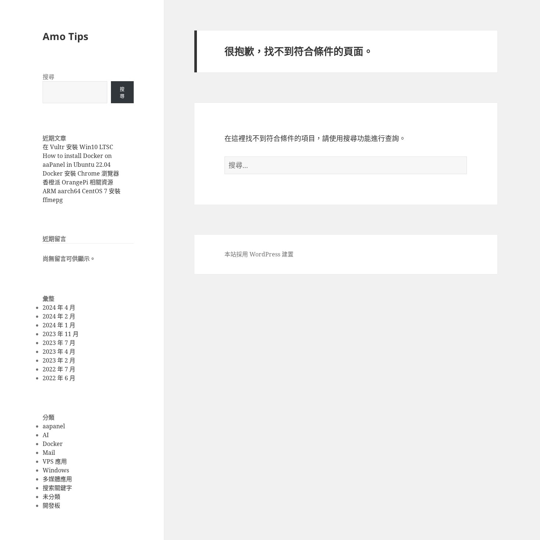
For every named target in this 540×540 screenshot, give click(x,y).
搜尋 (48, 77)
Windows (56, 470)
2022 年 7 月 (59, 369)
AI (46, 435)
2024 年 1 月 (59, 325)
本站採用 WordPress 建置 (259, 254)
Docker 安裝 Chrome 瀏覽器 (81, 173)
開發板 (51, 505)
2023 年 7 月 (59, 343)
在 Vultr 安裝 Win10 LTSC (78, 147)
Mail (49, 453)
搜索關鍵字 (57, 488)
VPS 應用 (55, 461)
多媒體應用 (57, 479)
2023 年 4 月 (59, 352)
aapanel (54, 426)
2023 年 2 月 (59, 360)
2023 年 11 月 (61, 334)
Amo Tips (65, 36)
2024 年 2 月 (59, 316)
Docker (53, 444)
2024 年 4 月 (59, 307)
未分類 (51, 497)
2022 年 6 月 (59, 378)
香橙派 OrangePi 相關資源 (78, 182)
